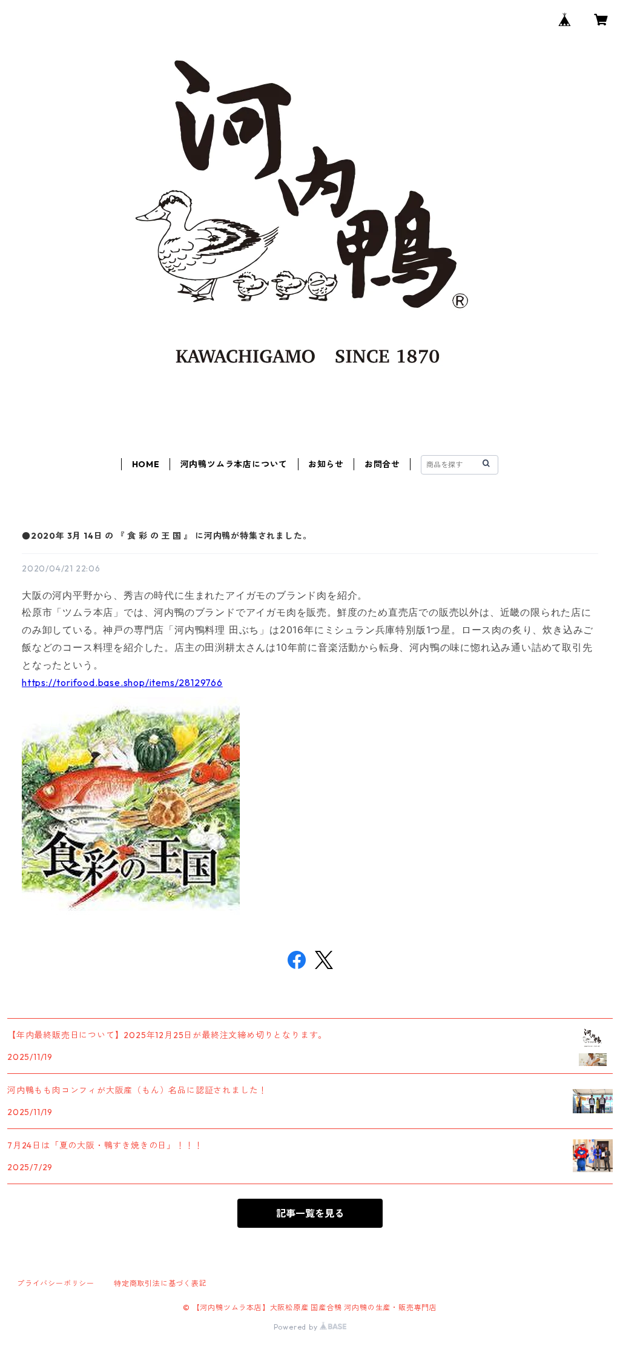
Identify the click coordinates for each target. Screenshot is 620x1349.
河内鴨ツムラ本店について (234, 464)
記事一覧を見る (310, 1213)
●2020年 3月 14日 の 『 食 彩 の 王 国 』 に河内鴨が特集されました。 (166, 535)
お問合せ (382, 464)
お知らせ (326, 464)
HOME (146, 464)
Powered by (297, 1326)
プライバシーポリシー (55, 1283)
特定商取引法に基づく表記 (160, 1283)
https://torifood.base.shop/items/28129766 (122, 682)
